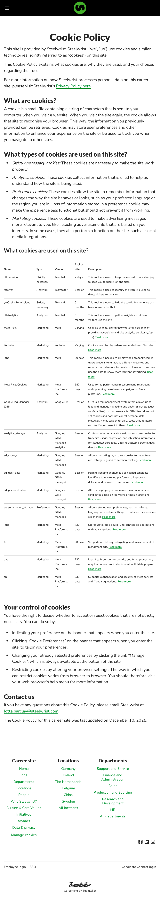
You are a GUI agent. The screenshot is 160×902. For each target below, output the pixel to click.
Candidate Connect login (139, 867)
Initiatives (23, 814)
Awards (24, 821)
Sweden (68, 801)
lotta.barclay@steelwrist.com (31, 711)
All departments (113, 816)
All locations (68, 807)
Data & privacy (23, 827)
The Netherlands (68, 781)
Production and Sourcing (113, 792)
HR (112, 809)
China (68, 794)
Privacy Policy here (73, 86)
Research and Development (113, 801)
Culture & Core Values (23, 807)
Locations (23, 788)
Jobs (23, 775)
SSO (33, 867)
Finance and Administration (112, 777)
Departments (23, 781)
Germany (68, 768)
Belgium (68, 788)
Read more (101, 337)
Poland (68, 775)
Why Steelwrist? (24, 801)
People (23, 794)
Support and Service (113, 768)
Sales (112, 785)
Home (24, 768)
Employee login (15, 867)
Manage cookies (24, 835)
